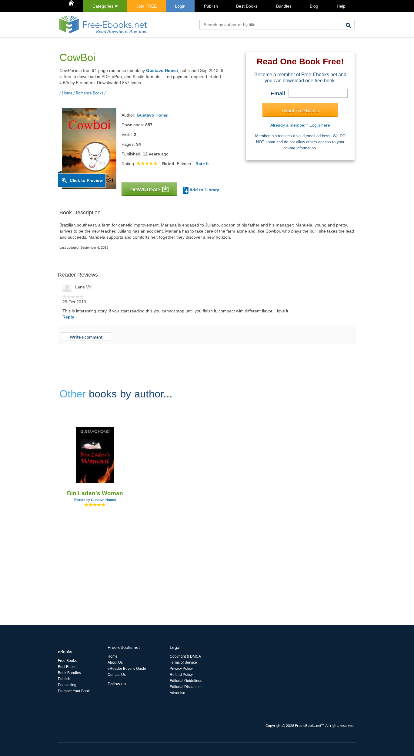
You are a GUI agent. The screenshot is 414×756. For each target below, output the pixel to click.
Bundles (284, 6)
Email (278, 93)
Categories (103, 6)
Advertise (177, 693)
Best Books (247, 6)
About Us (115, 662)
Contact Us (117, 675)
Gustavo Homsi (162, 70)
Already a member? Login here (300, 125)
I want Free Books (300, 110)
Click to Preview (86, 180)
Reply (68, 317)
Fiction (79, 500)
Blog (314, 6)
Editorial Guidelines (186, 681)
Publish (211, 6)
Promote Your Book (74, 691)
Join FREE (146, 6)
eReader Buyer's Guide (127, 668)
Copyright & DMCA (185, 656)
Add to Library (204, 189)
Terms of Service (183, 662)
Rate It (202, 163)
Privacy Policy (181, 668)
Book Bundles (69, 673)
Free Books (67, 661)
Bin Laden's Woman (95, 493)
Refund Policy (181, 675)
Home (113, 656)
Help (341, 6)
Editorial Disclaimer (186, 687)
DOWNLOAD (145, 189)
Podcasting (67, 685)
